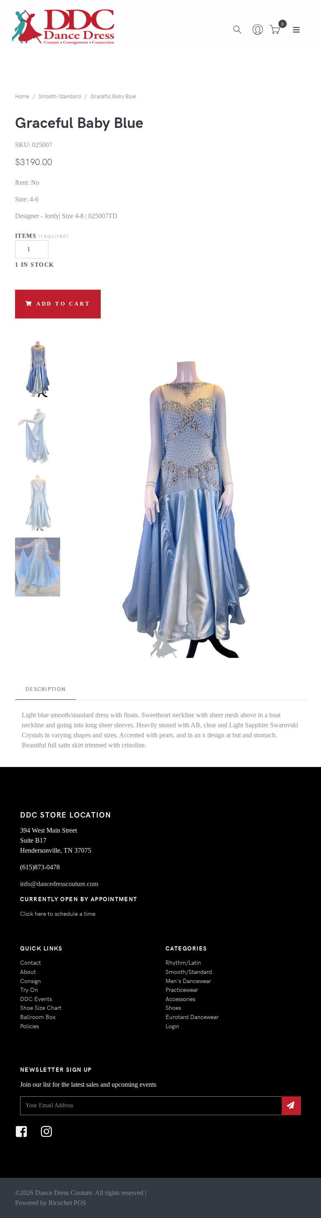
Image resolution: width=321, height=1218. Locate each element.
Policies (29, 1026)
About (28, 971)
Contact (30, 962)
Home (22, 95)
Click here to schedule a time (57, 913)
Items (42, 235)
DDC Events (36, 998)
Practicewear (182, 989)
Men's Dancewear (188, 980)
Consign (30, 980)
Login (172, 1026)
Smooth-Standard (59, 95)
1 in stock (34, 264)
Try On (29, 989)
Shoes (173, 1007)
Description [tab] (45, 689)
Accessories (180, 998)
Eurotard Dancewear (192, 1016)
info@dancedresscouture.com (59, 883)
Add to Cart (63, 304)
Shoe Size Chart (40, 1007)
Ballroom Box (38, 1016)
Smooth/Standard (189, 971)
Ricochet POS (67, 1202)
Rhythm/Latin (183, 962)
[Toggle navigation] (296, 30)
